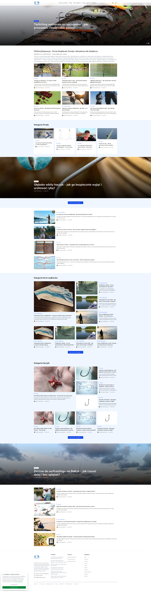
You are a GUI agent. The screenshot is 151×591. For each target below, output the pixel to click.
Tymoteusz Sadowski (38, 34)
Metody (93, 2)
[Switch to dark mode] (116, 3)
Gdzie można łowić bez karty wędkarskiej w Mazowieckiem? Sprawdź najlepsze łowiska (58, 573)
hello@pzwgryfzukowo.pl (40, 577)
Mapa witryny (75, 583)
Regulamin (36, 583)
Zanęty (85, 563)
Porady (70, 2)
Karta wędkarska (77, 2)
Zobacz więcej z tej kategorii (74, 202)
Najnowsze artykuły (63, 2)
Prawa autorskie (42, 583)
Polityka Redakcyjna (68, 583)
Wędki (85, 565)
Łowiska (86, 559)
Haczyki (84, 2)
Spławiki (89, 2)
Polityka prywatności (49, 583)
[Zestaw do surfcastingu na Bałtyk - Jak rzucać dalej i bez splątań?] (75, 464)
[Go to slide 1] (146, 43)
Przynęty (86, 561)
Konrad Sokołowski (37, 477)
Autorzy (70, 554)
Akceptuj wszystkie (14, 587)
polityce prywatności (18, 581)
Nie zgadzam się (14, 584)
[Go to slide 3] (148, 43)
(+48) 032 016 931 (38, 575)
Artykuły (53, 554)
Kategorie (86, 554)
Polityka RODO (61, 583)
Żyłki (85, 557)
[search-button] (113, 2)
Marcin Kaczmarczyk (38, 190)
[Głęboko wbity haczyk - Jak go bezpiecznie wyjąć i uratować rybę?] (75, 177)
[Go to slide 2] (147, 43)
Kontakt (56, 583)
